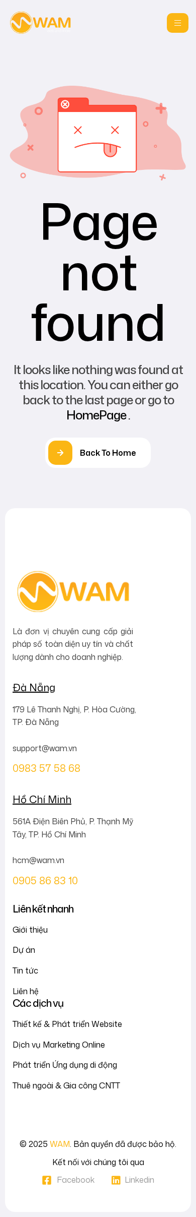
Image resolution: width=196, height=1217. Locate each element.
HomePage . (98, 414)
